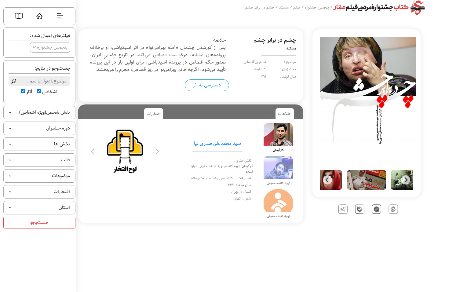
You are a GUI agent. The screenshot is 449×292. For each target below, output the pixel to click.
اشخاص (49, 92)
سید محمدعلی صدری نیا (217, 143)
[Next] (405, 179)
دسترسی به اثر (207, 85)
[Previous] (327, 179)
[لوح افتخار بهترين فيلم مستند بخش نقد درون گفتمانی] (124, 151)
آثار (29, 92)
